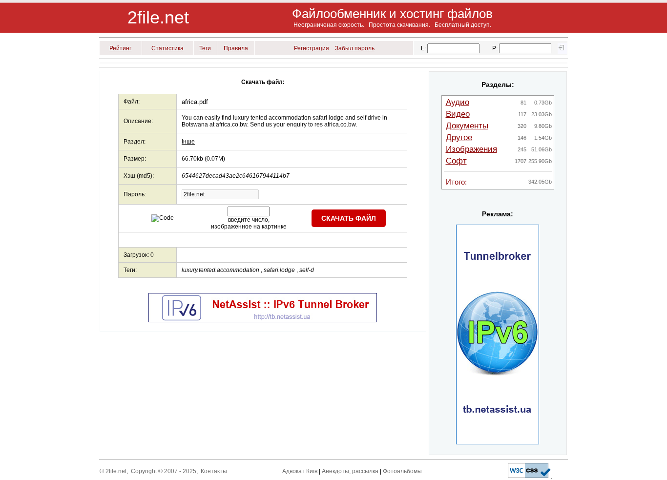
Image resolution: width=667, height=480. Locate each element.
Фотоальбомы (402, 471)
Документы (467, 125)
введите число (248, 219)
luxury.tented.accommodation (220, 270)
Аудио (457, 102)
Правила (236, 48)
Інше (188, 141)
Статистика (167, 48)
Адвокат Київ (299, 471)
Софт (456, 161)
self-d (306, 270)
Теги (205, 48)
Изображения (471, 149)
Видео (458, 114)
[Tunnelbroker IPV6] (262, 320)
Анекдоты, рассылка (350, 471)
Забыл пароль (355, 48)
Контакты (214, 471)
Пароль (134, 194)
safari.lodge (279, 270)
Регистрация (311, 48)
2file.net (158, 17)
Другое (459, 137)
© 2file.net (113, 471)
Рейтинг (120, 48)
